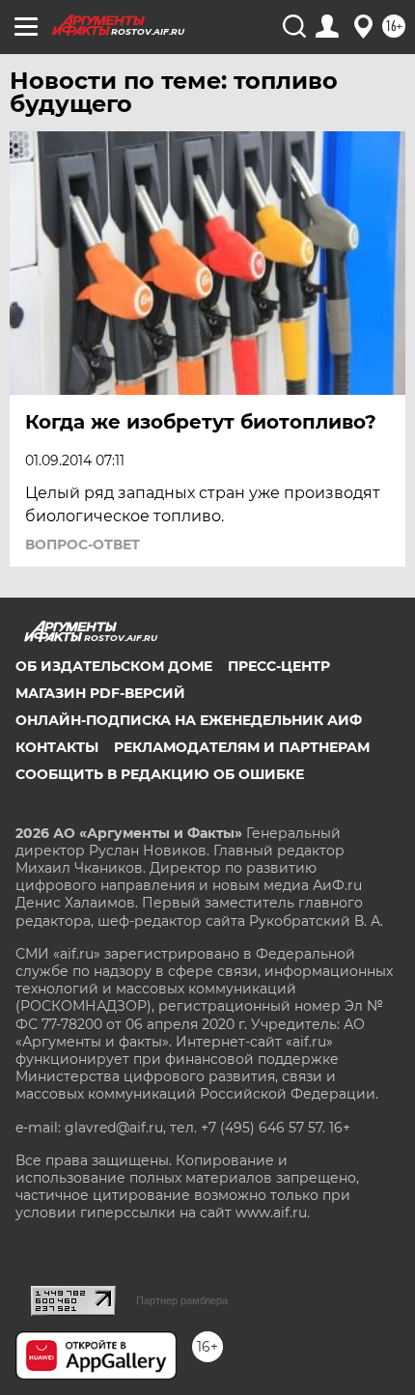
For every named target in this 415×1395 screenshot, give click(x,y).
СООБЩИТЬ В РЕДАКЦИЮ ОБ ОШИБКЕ (159, 774)
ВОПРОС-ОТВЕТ (82, 544)
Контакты (56, 747)
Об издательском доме (113, 666)
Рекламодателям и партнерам (242, 747)
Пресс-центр (279, 666)
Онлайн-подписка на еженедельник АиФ (188, 720)
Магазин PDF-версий (100, 693)
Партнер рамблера (182, 1300)
